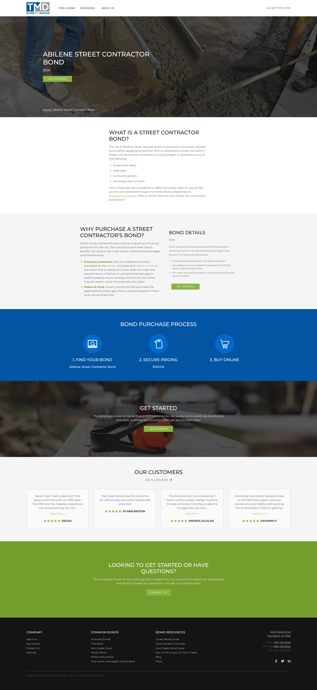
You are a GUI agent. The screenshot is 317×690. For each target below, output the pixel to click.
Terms (73, 675)
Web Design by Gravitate (91, 675)
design (111, 265)
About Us (108, 8)
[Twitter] (282, 661)
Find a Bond (67, 8)
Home (47, 109)
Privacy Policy (61, 675)
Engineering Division (123, 195)
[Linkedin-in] (289, 661)
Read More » (58, 513)
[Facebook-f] (276, 661)
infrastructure (145, 265)
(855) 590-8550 (282, 646)
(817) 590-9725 (282, 642)
